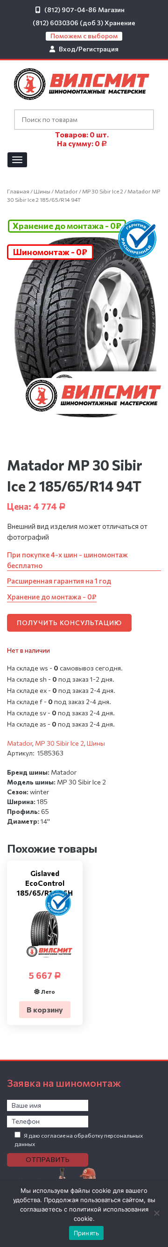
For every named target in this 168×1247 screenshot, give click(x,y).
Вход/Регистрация (89, 49)
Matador (66, 191)
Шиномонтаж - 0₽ (50, 252)
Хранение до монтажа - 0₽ (67, 226)
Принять (86, 1233)
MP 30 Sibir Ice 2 (102, 191)
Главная (18, 191)
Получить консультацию (69, 623)
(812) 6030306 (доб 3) (68, 23)
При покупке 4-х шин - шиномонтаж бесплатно (67, 560)
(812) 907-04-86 (70, 10)
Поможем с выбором (84, 36)
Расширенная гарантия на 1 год (59, 581)
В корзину (45, 1009)
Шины (42, 191)
